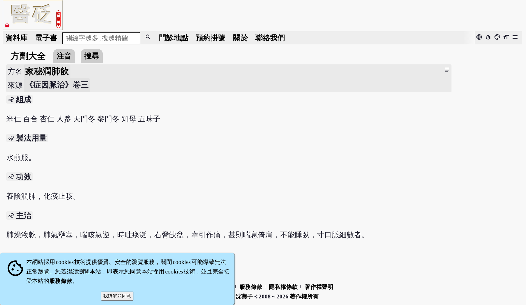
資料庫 (16, 38)
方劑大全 (28, 56)
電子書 (46, 38)
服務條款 (250, 287)
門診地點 (173, 38)
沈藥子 (244, 296)
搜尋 (91, 56)
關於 (240, 38)
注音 (64, 56)
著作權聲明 (319, 287)
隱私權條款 (283, 287)
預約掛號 (210, 38)
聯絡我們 (270, 38)
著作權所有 (304, 296)
